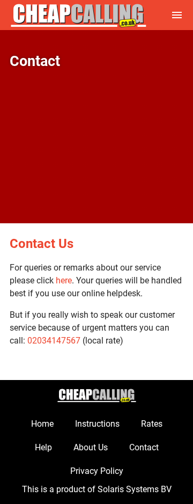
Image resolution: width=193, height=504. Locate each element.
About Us (90, 447)
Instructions (97, 424)
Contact (144, 447)
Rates (151, 424)
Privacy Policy (96, 471)
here (64, 280)
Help (43, 447)
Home (42, 424)
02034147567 (53, 340)
